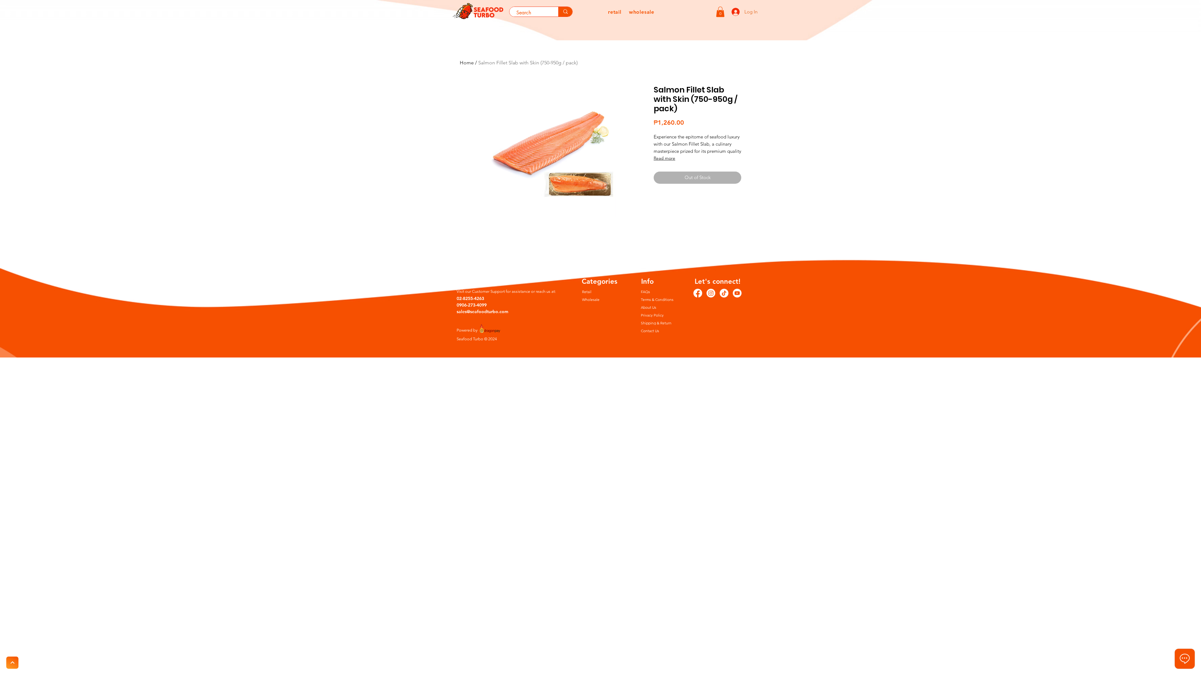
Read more (664, 158)
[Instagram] (711, 293)
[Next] (12, 663)
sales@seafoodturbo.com (482, 311)
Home (467, 63)
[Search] (565, 12)
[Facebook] (697, 293)
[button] (720, 12)
